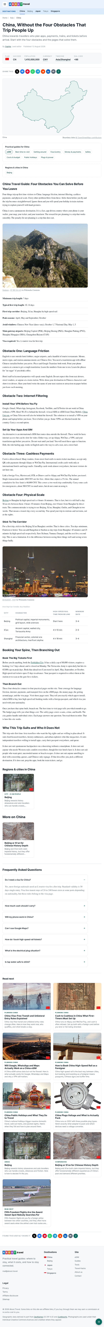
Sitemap (6, 1299)
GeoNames (38, 1317)
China (22, 11)
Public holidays (30, 157)
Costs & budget (13, 157)
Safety (88, 152)
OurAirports (62, 1317)
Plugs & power (47, 157)
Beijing (30, 11)
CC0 (13, 600)
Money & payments (73, 152)
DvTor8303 (7, 600)
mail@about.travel (10, 1271)
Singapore (55, 11)
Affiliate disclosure (10, 1296)
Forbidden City (37, 662)
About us (78, 1272)
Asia (12, 18)
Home (5, 18)
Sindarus (6, 290)
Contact (78, 1276)
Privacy (6, 1288)
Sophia (8, 46)
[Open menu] (5, 4)
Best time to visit (22, 152)
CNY (45, 59)
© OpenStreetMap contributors (88, 137)
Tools (77, 1265)
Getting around (40, 152)
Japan (38, 11)
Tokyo (45, 11)
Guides (78, 1261)
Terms (5, 1292)
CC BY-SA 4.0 (15, 290)
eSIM (9, 152)
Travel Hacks (80, 1268)
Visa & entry (55, 152)
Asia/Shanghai (63, 59)
